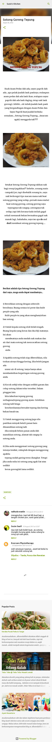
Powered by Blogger (27, 739)
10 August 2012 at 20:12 (34, 512)
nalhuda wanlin (18, 512)
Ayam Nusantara (8, 713)
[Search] (48, 4)
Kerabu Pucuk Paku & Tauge (13, 632)
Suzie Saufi (16, 526)
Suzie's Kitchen (13, 4)
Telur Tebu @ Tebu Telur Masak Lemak (17, 672)
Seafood (7, 492)
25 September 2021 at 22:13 (22, 545)
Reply (13, 521)
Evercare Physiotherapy (22, 543)
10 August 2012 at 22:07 (31, 526)
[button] (4, 27)
